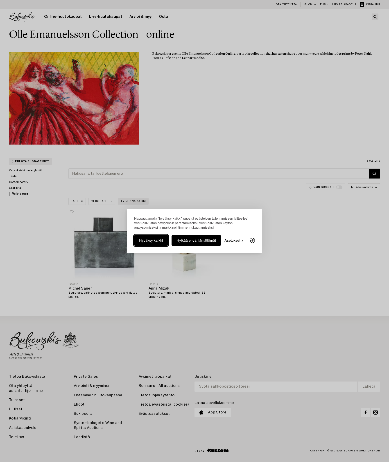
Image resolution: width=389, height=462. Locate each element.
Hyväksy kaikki (151, 240)
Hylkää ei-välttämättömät (196, 240)
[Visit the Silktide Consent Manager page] (252, 240)
